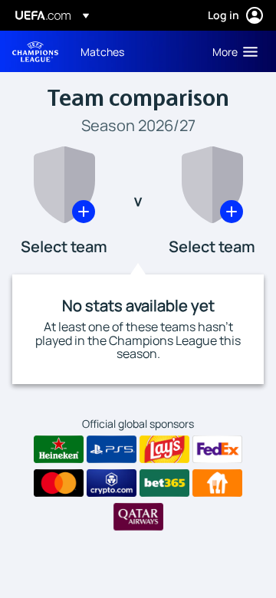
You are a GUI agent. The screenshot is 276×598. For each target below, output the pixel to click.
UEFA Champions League (35, 51)
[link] (102, 51)
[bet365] (164, 483)
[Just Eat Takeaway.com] (217, 483)
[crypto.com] (111, 483)
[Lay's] (164, 449)
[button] (231, 51)
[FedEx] (217, 449)
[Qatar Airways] (138, 517)
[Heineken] (59, 449)
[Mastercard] (59, 483)
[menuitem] (133, 51)
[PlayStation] (111, 449)
